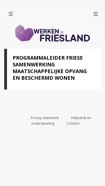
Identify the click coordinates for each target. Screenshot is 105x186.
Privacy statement (45, 117)
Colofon (73, 123)
